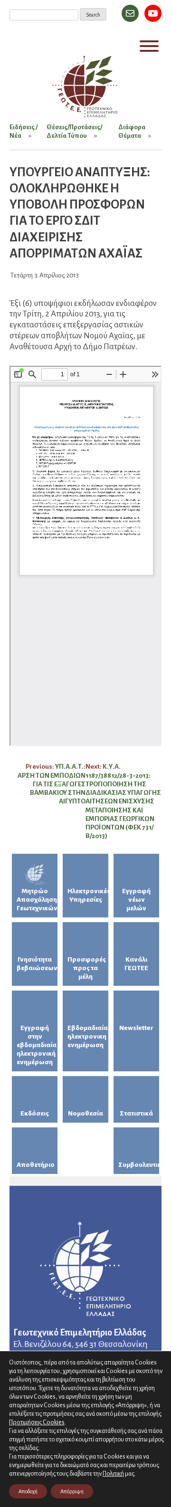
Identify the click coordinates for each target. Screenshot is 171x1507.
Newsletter (136, 1027)
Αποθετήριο (36, 1164)
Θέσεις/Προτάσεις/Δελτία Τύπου (74, 131)
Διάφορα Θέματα (131, 131)
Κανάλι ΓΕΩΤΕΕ (136, 964)
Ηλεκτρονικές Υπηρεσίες (87, 895)
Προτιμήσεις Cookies (37, 1422)
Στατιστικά (136, 1113)
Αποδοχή (28, 1491)
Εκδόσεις (34, 1113)
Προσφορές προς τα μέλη (86, 968)
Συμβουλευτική (138, 1164)
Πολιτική (113, 1473)
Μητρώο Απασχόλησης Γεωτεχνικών (37, 899)
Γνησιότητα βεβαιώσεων (37, 964)
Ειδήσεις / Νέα (24, 131)
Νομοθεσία (85, 1113)
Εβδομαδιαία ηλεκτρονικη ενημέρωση (87, 1036)
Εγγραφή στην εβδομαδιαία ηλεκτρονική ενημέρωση (37, 1045)
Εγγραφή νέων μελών (136, 899)
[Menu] (149, 46)
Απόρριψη (72, 1491)
